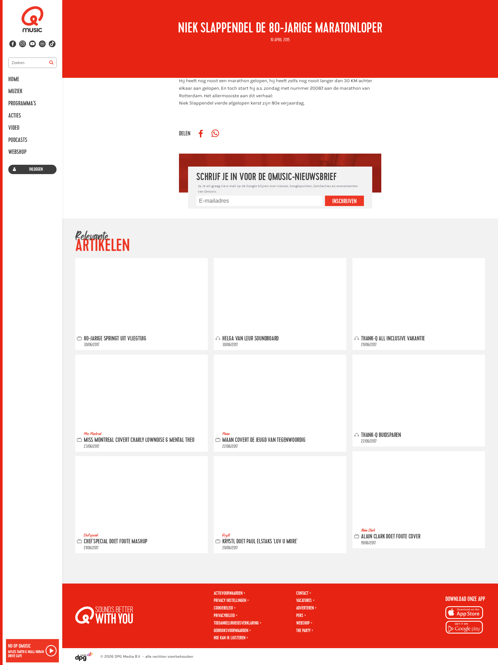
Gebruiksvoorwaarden (231, 631)
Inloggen (36, 169)
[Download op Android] (464, 628)
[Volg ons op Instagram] (22, 43)
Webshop (17, 152)
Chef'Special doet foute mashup (115, 541)
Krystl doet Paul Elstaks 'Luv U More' (260, 541)
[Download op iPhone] (464, 613)
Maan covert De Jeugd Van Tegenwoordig (264, 440)
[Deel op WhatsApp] (215, 133)
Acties (14, 116)
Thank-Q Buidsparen (381, 435)
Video (13, 128)
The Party (303, 631)
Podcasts (17, 140)
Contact (302, 593)
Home (13, 79)
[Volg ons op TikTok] (52, 43)
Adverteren (305, 608)
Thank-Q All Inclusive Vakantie (393, 338)
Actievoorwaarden (228, 593)
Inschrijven (344, 201)
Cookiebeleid (223, 608)
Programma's (22, 103)
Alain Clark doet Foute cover (390, 536)
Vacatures (304, 601)
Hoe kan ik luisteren (229, 638)
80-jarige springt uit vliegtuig (115, 338)
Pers (299, 616)
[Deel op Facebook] (201, 133)
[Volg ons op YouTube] (32, 43)
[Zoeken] (51, 63)
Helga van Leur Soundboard (250, 338)
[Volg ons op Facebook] (12, 43)
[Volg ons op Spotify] (42, 43)
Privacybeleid (224, 616)
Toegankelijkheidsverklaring (236, 623)
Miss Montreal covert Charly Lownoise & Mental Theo (139, 440)
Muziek (15, 91)
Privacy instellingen (230, 601)
